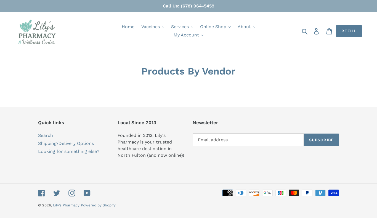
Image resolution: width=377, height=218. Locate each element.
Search (45, 135)
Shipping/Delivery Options (66, 143)
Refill (349, 31)
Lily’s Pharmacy (66, 205)
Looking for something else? (68, 151)
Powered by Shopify (98, 205)
